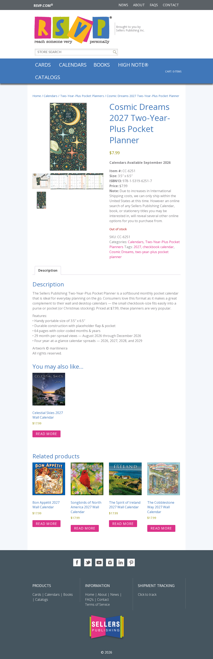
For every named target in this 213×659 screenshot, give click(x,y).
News (123, 5)
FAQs (154, 5)
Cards (43, 64)
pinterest (131, 562)
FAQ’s (89, 599)
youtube (99, 562)
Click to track (147, 594)
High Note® (133, 64)
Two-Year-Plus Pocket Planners (82, 96)
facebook (77, 562)
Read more (46, 433)
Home (36, 96)
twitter (88, 562)
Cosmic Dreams (121, 252)
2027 (137, 247)
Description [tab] (47, 270)
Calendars (73, 64)
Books (102, 64)
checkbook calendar (158, 247)
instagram (110, 562)
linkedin (120, 562)
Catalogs (47, 77)
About (139, 5)
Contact (171, 5)
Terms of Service (97, 604)
